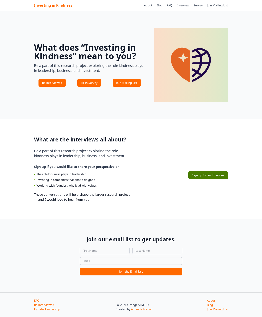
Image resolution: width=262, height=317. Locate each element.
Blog (159, 5)
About (148, 5)
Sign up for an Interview (208, 175)
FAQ (169, 5)
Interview (183, 5)
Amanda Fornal (141, 309)
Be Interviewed (52, 83)
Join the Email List (131, 271)
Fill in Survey (89, 83)
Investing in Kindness (53, 5)
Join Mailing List (217, 5)
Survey (198, 5)
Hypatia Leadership (47, 309)
